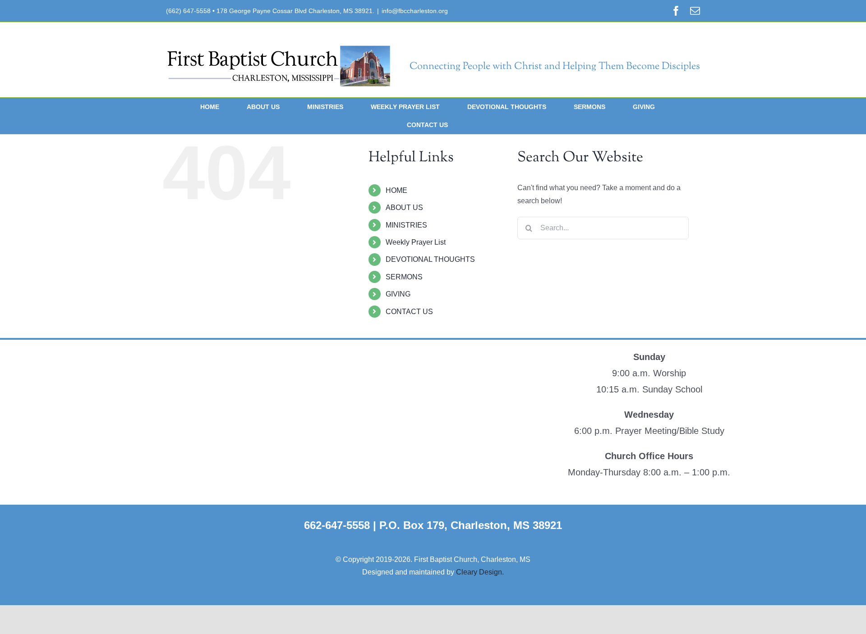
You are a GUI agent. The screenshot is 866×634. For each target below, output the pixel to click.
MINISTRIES (406, 225)
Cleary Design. (480, 572)
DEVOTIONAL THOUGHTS (430, 259)
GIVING (398, 294)
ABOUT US (404, 207)
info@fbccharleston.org (415, 10)
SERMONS (404, 277)
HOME (396, 190)
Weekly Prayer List (416, 242)
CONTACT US (409, 311)
